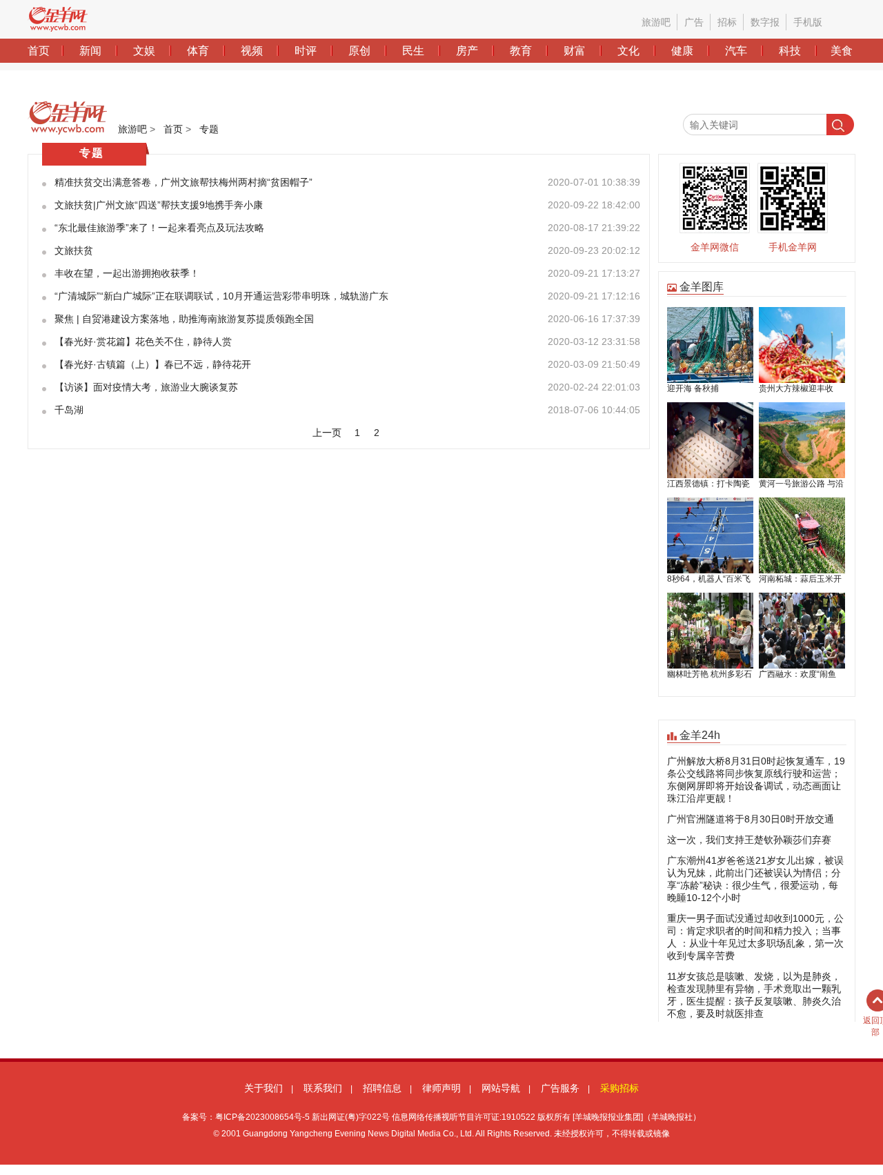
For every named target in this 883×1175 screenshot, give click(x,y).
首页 (173, 129)
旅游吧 (132, 129)
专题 (209, 129)
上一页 (326, 432)
